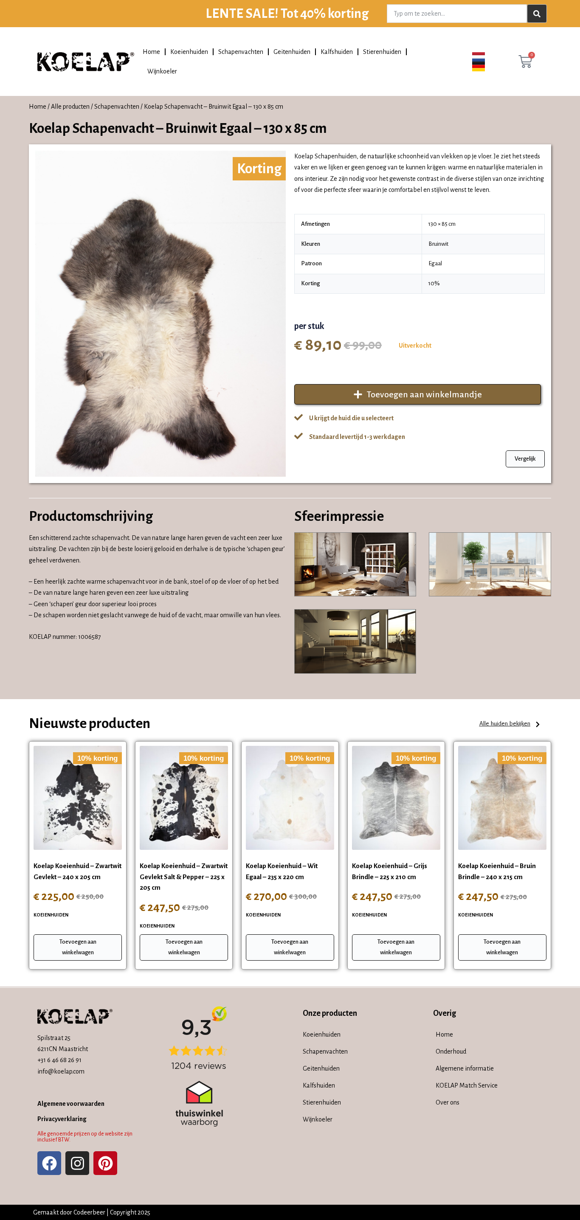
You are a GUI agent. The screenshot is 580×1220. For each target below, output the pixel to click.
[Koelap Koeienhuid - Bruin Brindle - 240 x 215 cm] (502, 798)
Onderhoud (451, 1051)
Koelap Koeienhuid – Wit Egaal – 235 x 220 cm (282, 871)
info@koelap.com (60, 1071)
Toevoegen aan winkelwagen (77, 947)
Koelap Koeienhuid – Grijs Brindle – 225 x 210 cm (389, 871)
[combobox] (457, 13)
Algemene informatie (465, 1068)
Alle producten (70, 106)
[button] (510, 724)
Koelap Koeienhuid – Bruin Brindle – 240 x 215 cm (497, 871)
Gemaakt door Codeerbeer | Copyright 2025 (91, 1212)
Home (151, 51)
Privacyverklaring (62, 1119)
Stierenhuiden (382, 51)
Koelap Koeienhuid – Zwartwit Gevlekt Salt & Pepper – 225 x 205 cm (184, 876)
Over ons (447, 1102)
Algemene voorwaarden (70, 1103)
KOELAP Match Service (467, 1085)
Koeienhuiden (189, 51)
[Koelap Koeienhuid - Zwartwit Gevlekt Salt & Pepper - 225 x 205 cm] (184, 798)
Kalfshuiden (337, 51)
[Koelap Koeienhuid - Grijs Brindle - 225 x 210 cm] (396, 798)
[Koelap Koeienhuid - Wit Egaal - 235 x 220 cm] (290, 798)
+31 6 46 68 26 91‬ (59, 1060)
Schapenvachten (240, 51)
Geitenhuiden (291, 51)
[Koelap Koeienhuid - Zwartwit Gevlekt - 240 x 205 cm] (78, 798)
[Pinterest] (105, 1163)
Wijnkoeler (162, 71)
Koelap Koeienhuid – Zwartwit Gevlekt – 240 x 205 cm (77, 871)
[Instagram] (77, 1163)
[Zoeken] (537, 13)
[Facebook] (49, 1163)
